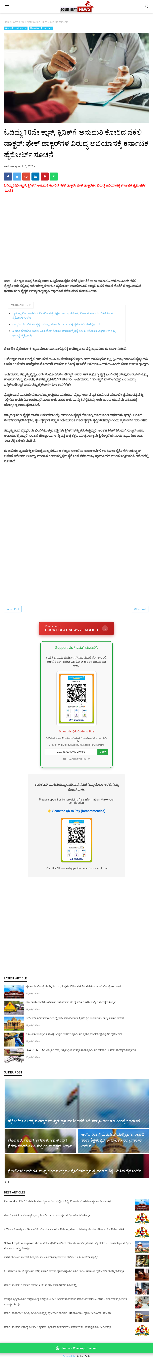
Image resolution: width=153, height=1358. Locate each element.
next (8, 1181)
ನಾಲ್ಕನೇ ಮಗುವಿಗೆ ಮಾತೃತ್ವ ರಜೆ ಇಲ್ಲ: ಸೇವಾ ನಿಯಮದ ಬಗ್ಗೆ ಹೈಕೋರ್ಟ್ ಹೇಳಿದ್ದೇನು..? (56, 324)
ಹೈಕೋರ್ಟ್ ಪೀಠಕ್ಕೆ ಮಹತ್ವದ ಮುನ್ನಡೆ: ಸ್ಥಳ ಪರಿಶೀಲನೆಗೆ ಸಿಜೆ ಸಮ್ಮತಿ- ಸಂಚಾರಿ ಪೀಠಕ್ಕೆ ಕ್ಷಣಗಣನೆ (73, 986)
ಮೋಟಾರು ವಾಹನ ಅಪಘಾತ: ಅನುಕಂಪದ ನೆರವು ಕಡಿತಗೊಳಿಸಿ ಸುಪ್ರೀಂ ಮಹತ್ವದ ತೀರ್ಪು (71, 1002)
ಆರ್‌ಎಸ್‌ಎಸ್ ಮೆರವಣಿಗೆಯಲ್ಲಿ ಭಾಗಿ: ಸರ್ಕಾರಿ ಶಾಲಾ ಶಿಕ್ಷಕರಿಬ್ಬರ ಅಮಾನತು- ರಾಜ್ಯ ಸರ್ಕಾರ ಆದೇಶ (75, 1018)
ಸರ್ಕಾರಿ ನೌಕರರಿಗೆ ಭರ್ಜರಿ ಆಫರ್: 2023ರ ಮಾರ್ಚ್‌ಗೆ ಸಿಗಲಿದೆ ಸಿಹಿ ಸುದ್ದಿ (40, 1285)
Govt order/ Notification (15, 28)
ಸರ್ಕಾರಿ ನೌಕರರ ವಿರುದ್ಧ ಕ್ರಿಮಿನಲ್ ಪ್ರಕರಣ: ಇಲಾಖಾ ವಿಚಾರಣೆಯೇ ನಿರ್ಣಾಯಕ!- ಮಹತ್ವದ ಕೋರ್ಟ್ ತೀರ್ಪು (57, 1327)
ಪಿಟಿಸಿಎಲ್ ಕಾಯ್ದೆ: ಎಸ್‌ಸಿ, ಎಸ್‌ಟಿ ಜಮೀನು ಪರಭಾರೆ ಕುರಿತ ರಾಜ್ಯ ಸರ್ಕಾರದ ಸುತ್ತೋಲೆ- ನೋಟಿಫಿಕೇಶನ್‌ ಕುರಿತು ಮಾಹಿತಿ (64, 1229)
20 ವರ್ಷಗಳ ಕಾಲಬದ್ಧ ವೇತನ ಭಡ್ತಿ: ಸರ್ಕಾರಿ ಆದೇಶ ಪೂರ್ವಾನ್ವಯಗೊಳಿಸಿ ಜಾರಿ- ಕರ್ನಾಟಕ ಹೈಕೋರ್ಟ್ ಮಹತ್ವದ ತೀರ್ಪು (64, 1271)
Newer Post (13, 609)
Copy (103, 751)
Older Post (140, 609)
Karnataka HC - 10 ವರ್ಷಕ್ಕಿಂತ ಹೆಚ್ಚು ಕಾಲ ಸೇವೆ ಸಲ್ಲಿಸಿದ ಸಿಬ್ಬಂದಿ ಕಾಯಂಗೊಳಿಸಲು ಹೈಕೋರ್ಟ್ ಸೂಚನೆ (57, 1201)
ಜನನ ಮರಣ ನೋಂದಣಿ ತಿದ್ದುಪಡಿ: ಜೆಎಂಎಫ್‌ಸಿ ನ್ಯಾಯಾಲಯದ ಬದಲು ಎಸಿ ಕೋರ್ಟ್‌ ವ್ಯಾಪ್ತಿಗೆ (51, 1257)
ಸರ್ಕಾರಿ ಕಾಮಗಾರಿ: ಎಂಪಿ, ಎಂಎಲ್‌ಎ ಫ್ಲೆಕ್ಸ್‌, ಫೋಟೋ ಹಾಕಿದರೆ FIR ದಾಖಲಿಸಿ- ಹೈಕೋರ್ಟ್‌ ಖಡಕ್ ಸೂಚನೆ (57, 1313)
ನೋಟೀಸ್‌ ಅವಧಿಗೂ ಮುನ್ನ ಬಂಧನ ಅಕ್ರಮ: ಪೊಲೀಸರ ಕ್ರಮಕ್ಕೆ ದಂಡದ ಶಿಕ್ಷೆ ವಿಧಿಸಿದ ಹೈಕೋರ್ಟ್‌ (74, 1034)
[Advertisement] (76, 240)
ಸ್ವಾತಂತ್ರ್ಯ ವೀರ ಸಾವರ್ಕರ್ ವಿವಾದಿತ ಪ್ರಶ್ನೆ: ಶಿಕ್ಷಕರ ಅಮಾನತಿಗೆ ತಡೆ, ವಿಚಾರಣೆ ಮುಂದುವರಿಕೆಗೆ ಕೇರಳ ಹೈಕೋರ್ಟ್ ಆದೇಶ (62, 315)
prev (5, 1181)
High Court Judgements (41, 28)
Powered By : (76, 1356)
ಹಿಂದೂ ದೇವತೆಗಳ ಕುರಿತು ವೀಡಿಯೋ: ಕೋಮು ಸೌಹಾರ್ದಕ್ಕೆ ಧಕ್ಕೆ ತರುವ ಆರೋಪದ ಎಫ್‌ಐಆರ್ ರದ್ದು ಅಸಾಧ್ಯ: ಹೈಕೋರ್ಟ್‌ (64, 333)
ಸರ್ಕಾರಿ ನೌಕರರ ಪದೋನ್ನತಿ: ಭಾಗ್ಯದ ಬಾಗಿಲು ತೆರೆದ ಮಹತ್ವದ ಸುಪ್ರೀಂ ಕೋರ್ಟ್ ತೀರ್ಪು (47, 1215)
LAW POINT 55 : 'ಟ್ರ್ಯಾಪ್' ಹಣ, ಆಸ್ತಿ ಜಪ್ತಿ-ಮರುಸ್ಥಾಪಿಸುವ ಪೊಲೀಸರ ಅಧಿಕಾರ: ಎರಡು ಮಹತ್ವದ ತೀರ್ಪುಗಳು (81, 1050)
